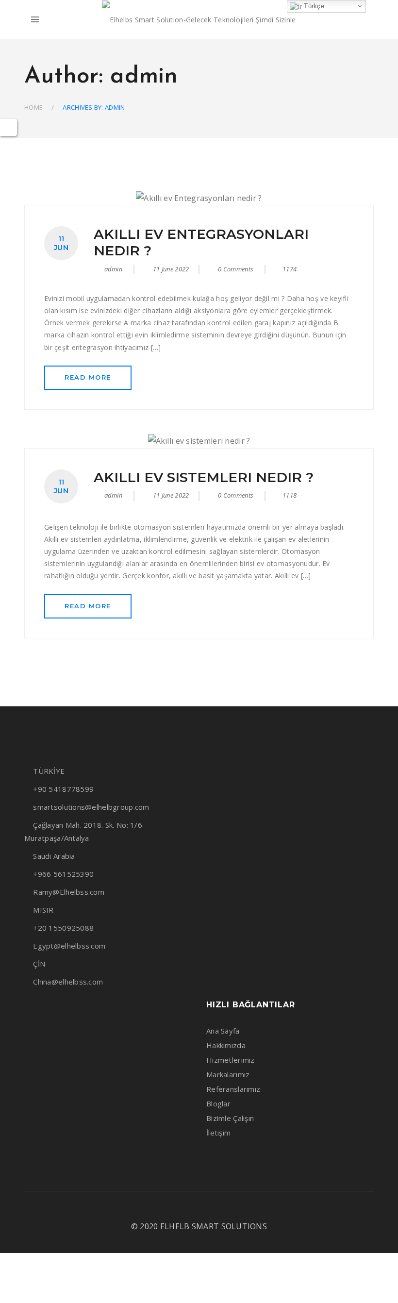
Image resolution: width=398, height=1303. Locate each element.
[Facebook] (164, 1208)
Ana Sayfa (223, 1031)
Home (33, 107)
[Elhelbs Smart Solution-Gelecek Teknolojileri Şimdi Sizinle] (199, 19)
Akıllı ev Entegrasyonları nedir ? (201, 242)
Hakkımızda (226, 1045)
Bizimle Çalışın (230, 1118)
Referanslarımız (233, 1089)
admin (113, 269)
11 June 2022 (171, 269)
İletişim (218, 1132)
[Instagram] (181, 1208)
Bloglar (218, 1103)
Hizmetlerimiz (230, 1060)
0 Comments (234, 269)
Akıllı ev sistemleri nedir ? (204, 477)
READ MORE (88, 377)
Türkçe (313, 6)
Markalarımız (227, 1074)
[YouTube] (214, 1208)
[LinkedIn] (197, 1208)
